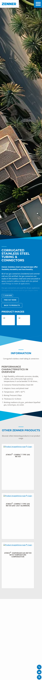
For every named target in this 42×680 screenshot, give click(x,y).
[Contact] (39, 672)
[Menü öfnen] (38, 4)
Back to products (12, 305)
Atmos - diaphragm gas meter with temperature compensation (18, 555)
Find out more (10, 300)
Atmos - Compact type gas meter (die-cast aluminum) (18, 505)
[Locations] (39, 677)
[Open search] (39, 667)
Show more (8, 295)
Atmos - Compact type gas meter (18, 455)
